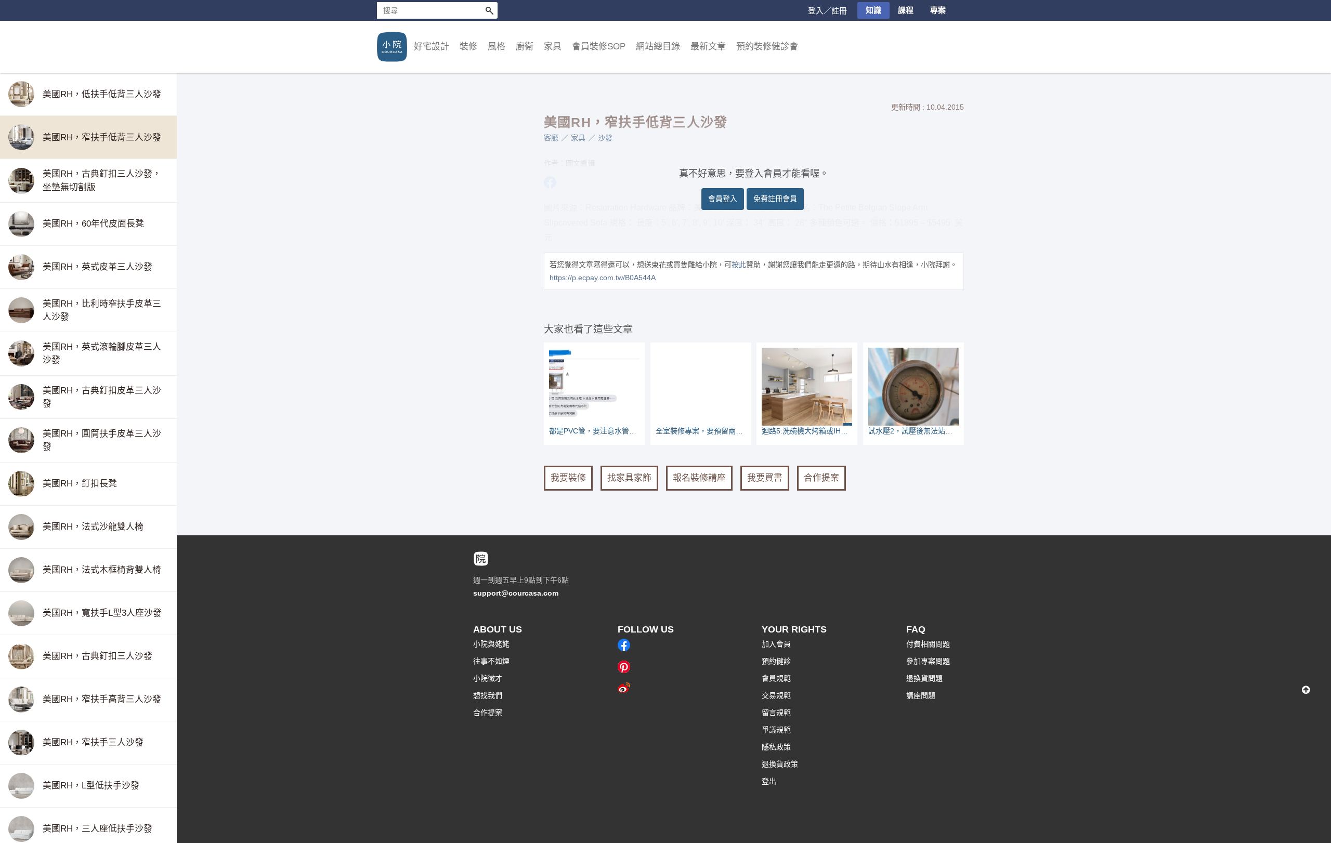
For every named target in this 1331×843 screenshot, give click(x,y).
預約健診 (776, 661)
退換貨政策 (780, 764)
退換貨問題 (924, 678)
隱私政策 (776, 747)
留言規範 (776, 712)
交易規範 (776, 695)
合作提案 (821, 478)
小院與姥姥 (491, 644)
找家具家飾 (629, 478)
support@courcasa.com (515, 593)
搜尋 (489, 10)
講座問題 (920, 695)
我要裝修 (568, 478)
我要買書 (764, 478)
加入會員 (776, 644)
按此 (739, 264)
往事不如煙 (491, 661)
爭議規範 (776, 730)
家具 (578, 138)
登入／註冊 (827, 10)
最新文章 (708, 46)
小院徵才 (487, 678)
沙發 (605, 138)
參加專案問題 (928, 661)
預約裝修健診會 (767, 46)
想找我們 (487, 695)
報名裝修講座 (699, 478)
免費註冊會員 (775, 198)
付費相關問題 (928, 644)
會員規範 (776, 678)
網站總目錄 (658, 46)
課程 (906, 10)
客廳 (551, 138)
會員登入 (722, 198)
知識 (873, 10)
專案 (938, 10)
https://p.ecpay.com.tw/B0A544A (603, 277)
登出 (769, 781)
